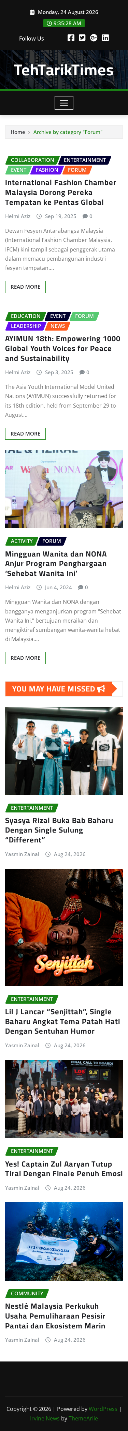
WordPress (103, 1409)
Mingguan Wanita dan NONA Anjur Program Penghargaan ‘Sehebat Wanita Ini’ (56, 563)
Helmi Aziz (17, 216)
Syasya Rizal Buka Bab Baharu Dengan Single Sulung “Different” (59, 830)
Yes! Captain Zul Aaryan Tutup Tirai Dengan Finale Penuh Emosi (64, 1169)
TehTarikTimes (64, 69)
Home (18, 131)
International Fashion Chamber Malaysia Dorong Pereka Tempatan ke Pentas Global (60, 192)
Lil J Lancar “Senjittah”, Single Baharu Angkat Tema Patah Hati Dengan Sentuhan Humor (62, 1021)
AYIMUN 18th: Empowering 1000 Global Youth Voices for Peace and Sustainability (62, 348)
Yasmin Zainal (22, 854)
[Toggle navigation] (64, 103)
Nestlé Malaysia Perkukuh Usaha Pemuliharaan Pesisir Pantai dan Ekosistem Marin (55, 1316)
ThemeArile (83, 1418)
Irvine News (45, 1418)
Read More (25, 286)
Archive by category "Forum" (67, 131)
